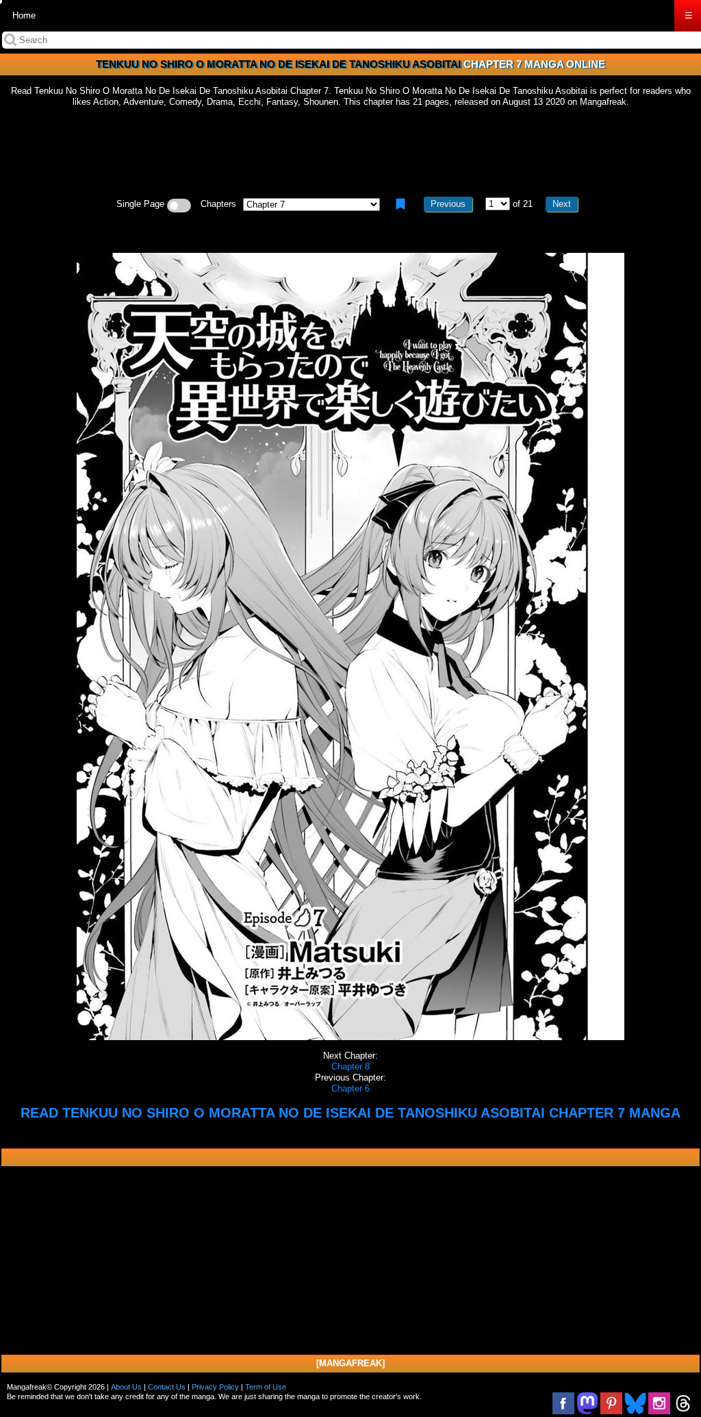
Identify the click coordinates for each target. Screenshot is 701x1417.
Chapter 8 (350, 1066)
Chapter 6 (350, 1088)
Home (24, 15)
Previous (448, 204)
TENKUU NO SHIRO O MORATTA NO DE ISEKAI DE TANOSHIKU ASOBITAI (278, 64)
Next (561, 204)
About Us (126, 1387)
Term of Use (265, 1387)
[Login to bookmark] (400, 204)
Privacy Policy (215, 1387)
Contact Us (167, 1387)
